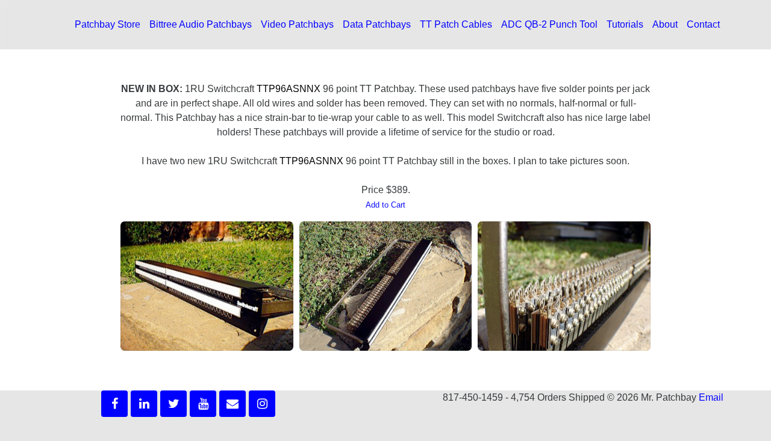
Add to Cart (385, 204)
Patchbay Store (107, 24)
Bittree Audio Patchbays (200, 24)
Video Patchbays (297, 24)
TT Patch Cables (456, 24)
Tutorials (625, 24)
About (665, 24)
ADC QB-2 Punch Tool (549, 24)
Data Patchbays (377, 24)
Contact (703, 24)
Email (711, 397)
